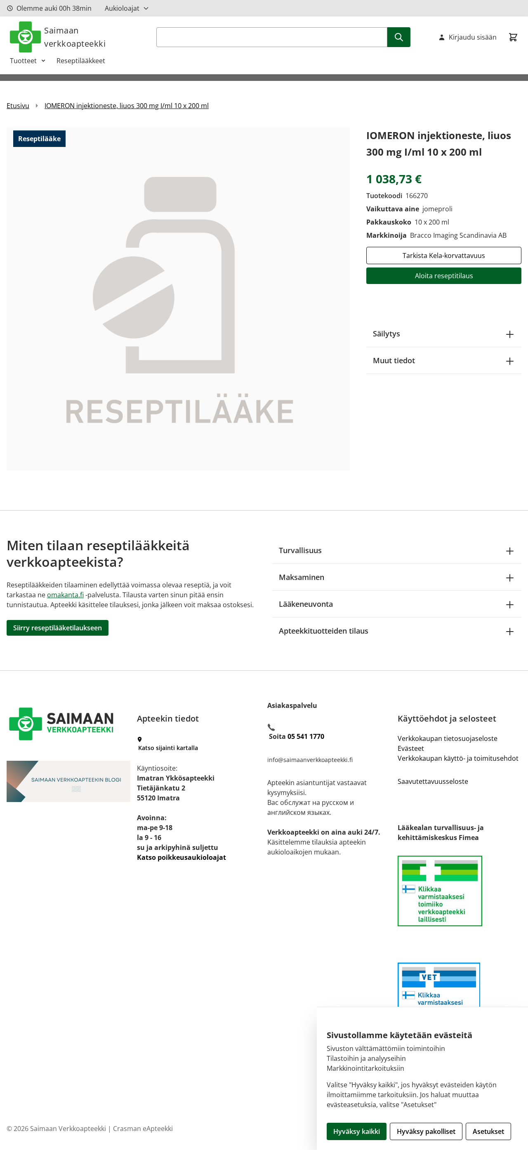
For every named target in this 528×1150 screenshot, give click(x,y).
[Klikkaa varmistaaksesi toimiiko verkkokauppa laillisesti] (459, 891)
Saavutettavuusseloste (433, 781)
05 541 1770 (306, 736)
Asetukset (488, 1131)
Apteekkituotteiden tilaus (323, 631)
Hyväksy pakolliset (426, 1131)
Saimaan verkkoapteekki (75, 37)
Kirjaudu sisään (473, 37)
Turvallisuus (300, 550)
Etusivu (18, 105)
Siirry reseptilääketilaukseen (57, 627)
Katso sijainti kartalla (168, 748)
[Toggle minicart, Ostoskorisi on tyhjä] (513, 37)
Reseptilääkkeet (81, 60)
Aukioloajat (122, 8)
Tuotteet (23, 60)
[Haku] (398, 37)
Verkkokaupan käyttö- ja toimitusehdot (458, 758)
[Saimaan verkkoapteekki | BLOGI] (68, 781)
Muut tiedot (394, 360)
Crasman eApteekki (143, 1128)
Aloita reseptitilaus (444, 275)
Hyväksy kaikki (356, 1131)
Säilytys (386, 333)
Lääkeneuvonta (306, 604)
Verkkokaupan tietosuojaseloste (447, 738)
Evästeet (411, 748)
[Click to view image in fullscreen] (178, 299)
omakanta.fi (65, 594)
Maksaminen (301, 577)
